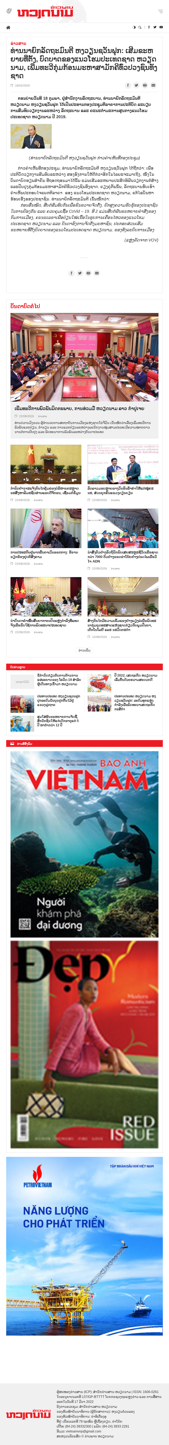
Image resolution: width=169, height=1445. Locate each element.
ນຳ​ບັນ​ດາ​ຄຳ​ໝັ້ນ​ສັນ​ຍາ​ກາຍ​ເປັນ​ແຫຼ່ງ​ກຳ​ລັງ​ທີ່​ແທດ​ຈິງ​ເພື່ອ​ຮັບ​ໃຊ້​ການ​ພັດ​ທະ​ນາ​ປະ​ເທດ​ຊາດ (45, 623)
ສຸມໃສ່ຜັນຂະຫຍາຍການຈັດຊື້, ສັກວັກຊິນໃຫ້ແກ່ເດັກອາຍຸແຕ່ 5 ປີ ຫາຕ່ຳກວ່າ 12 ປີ (58, 721)
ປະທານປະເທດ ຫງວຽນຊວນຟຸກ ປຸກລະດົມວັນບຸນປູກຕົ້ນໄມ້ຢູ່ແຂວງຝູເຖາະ (58, 700)
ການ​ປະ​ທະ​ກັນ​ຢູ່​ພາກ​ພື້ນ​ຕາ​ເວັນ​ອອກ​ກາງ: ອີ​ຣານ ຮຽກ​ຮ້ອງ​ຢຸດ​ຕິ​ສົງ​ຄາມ (44, 554)
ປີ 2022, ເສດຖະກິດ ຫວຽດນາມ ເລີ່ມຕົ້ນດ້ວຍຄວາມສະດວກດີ (135, 677)
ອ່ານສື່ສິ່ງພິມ (24, 743)
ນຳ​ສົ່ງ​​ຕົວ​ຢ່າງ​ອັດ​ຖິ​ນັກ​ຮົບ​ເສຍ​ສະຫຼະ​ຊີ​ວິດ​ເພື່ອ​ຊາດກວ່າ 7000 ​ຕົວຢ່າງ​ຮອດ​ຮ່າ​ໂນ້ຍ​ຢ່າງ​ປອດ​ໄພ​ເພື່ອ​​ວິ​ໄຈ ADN (123, 556)
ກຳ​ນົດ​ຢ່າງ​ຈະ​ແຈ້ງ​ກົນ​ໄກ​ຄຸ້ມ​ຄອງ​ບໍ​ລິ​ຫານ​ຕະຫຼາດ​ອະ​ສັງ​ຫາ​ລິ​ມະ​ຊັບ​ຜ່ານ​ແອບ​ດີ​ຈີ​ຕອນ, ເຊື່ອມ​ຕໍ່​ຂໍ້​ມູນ (46, 490)
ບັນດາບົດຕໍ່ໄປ (25, 306)
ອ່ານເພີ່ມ (84, 650)
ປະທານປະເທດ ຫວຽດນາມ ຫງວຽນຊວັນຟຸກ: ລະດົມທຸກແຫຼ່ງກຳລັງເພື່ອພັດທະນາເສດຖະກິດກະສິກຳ (135, 702)
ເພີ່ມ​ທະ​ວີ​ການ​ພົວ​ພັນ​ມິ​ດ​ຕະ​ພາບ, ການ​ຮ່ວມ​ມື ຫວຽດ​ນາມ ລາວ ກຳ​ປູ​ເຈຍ (79, 408)
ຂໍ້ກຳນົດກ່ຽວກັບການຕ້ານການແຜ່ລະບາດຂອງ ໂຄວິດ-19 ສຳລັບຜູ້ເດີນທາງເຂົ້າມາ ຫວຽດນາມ (59, 680)
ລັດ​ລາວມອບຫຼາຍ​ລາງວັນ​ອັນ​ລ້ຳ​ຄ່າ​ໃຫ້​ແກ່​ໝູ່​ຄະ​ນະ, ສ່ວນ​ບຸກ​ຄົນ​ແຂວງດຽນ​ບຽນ (121, 490)
